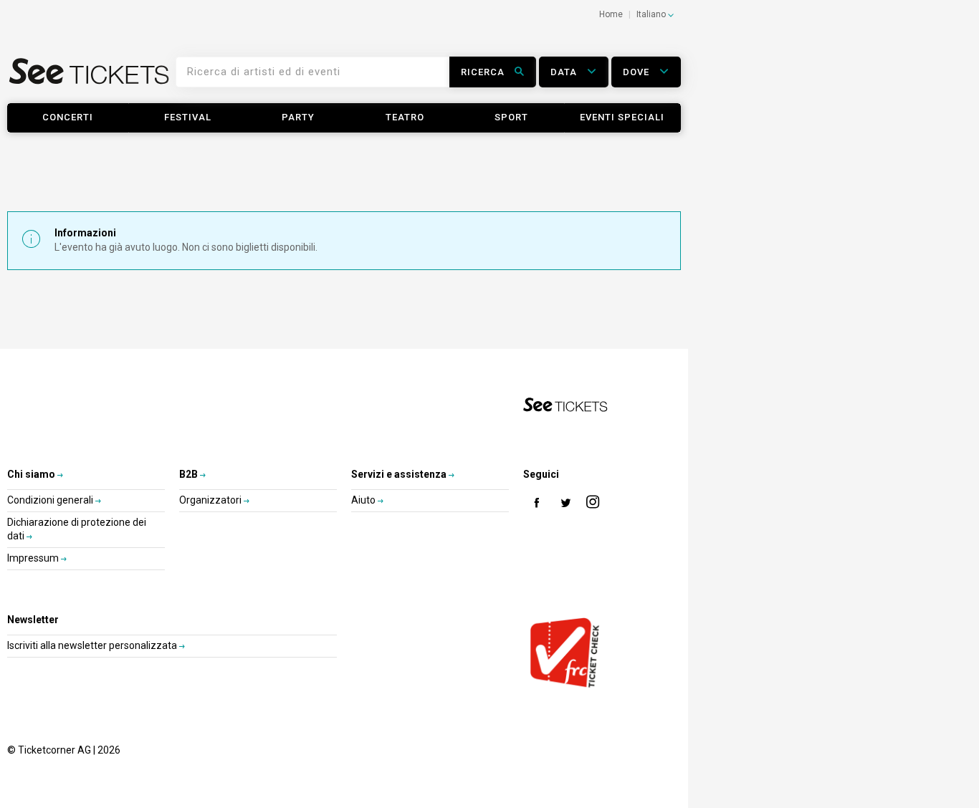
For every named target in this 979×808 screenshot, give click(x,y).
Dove (637, 72)
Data (565, 72)
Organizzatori (211, 500)
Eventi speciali (622, 117)
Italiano (652, 14)
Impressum (34, 558)
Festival (187, 117)
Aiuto (364, 500)
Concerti (67, 117)
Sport (511, 117)
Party (298, 117)
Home (611, 14)
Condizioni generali (51, 500)
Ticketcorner (89, 76)
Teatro (405, 117)
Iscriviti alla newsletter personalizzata (93, 645)
